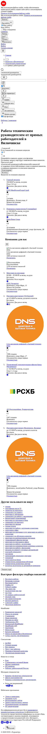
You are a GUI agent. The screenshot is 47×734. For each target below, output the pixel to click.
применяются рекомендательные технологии (19, 711)
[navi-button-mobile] (3, 51)
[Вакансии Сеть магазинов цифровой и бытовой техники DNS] (26, 324)
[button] (3, 44)
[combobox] (11, 72)
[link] (4, 39)
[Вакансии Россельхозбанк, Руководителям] (26, 392)
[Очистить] (4, 77)
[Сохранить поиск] (3, 83)
